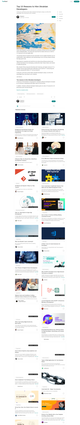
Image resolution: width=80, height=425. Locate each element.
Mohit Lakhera (46, 339)
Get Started (76, 1)
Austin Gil (45, 165)
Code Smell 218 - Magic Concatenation (51, 389)
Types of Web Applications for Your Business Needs (52, 361)
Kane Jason (46, 308)
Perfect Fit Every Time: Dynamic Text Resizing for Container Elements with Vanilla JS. (53, 130)
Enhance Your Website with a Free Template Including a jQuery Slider (52, 415)
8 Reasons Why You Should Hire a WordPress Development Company (26, 159)
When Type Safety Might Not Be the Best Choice (23, 322)
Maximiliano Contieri (47, 393)
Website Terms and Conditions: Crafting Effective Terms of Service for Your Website (25, 296)
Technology (44, 241)
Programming (45, 212)
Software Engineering (20, 93)
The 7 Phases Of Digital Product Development (26, 267)
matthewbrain (46, 368)
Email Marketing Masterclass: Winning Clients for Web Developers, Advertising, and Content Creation (53, 331)
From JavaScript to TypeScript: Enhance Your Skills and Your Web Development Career (52, 186)
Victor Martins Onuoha (21, 415)
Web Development (40, 93)
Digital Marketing (45, 327)
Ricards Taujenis (20, 191)
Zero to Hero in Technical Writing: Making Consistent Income (52, 215)
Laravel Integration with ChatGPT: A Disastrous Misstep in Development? (53, 301)
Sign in (71, 1)
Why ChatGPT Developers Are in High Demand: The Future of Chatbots (53, 272)
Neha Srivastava (20, 164)
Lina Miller (46, 422)
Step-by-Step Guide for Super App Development (23, 213)
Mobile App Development (31, 93)
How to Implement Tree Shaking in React (25, 379)
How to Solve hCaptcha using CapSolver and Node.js (26, 351)
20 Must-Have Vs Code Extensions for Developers (51, 244)
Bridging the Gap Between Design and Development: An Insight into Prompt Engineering (24, 131)
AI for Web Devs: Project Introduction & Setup (52, 158)
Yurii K (45, 137)
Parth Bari (45, 279)
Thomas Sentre (46, 250)
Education (17, 183)
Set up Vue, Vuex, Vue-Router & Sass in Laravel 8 (26, 408)
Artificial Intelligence (46, 156)
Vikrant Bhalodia (20, 138)
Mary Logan (19, 220)
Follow (54, 16)
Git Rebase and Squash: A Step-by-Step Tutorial (25, 186)
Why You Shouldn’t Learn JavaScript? (24, 241)
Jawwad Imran (20, 386)
